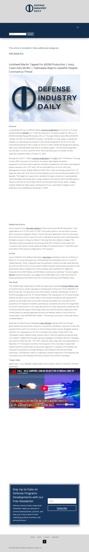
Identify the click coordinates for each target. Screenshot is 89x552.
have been (47, 257)
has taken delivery (33, 228)
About (39, 537)
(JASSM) (25, 133)
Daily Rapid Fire (16, 53)
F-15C (55, 158)
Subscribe (55, 537)
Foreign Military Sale (70, 286)
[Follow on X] (44, 541)
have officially (45, 323)
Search (30, 34)
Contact (46, 537)
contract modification (49, 130)
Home (32, 537)
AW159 (12, 275)
